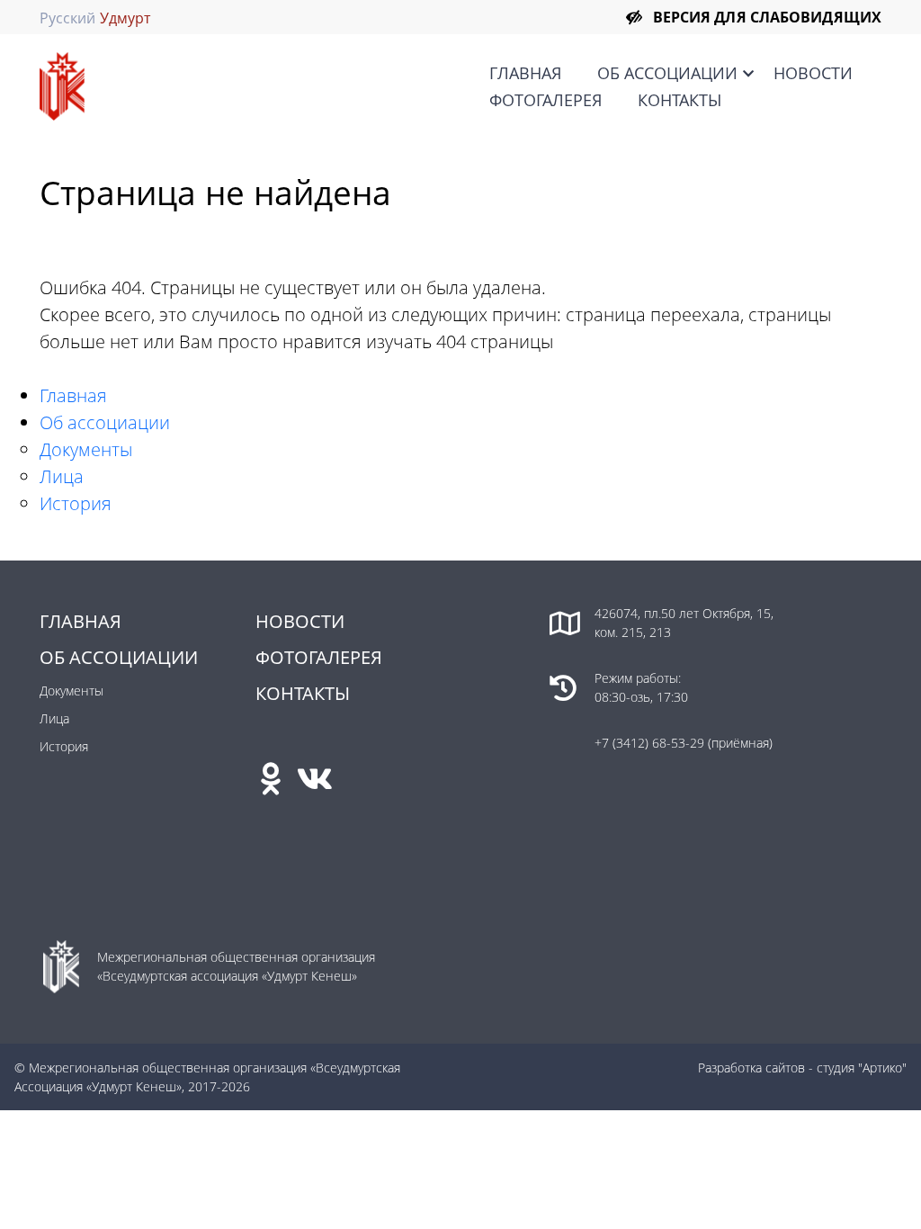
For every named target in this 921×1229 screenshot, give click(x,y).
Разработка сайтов (751, 1067)
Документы (86, 449)
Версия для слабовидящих (767, 17)
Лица (62, 476)
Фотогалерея (545, 100)
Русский (67, 18)
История (76, 503)
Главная (525, 73)
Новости (813, 73)
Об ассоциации (667, 73)
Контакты (679, 100)
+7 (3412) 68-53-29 (651, 742)
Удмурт (125, 18)
